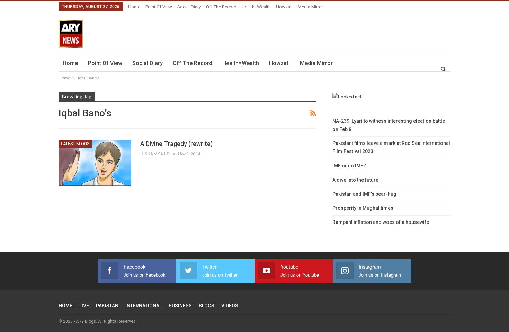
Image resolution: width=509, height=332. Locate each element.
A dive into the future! (356, 180)
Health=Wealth (256, 6)
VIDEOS (229, 305)
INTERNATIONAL (143, 305)
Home (134, 6)
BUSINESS (180, 305)
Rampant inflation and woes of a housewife (380, 222)
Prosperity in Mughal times (362, 208)
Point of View (158, 6)
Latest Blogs (75, 143)
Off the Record (221, 6)
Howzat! (284, 6)
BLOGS (206, 305)
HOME (65, 305)
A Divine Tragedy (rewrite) (176, 143)
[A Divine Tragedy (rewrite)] (95, 163)
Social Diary (189, 6)
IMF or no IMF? (349, 165)
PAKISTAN (107, 305)
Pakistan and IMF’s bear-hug (364, 194)
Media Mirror (310, 6)
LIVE (84, 305)
